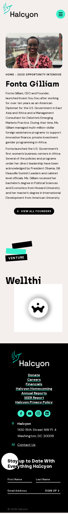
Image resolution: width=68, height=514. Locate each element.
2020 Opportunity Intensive (39, 74)
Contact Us (26, 445)
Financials (34, 384)
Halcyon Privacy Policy (34, 402)
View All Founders (36, 211)
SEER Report (34, 397)
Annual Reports (34, 393)
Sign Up (51, 490)
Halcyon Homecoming (34, 388)
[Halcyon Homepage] (20, 17)
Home (10, 74)
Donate (34, 375)
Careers (34, 379)
